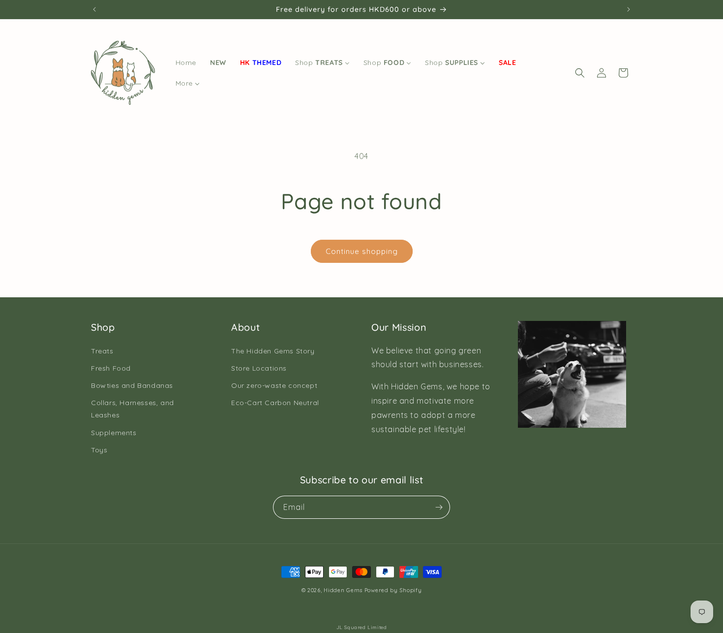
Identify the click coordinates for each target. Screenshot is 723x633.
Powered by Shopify (393, 590)
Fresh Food (111, 368)
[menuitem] (186, 62)
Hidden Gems (343, 590)
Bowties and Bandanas (132, 385)
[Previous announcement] (94, 9)
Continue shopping (362, 251)
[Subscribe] (439, 507)
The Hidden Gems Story (273, 351)
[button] (580, 73)
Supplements (114, 432)
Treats (102, 351)
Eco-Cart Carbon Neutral (275, 402)
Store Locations (259, 368)
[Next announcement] (628, 9)
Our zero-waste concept (274, 385)
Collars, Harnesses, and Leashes (132, 408)
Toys (99, 449)
